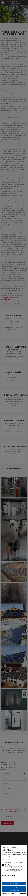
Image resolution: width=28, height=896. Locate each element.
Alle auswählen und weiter (14, 890)
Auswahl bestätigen (14, 887)
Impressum (23, 893)
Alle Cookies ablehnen (14, 883)
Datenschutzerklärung (8, 893)
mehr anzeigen (7, 856)
